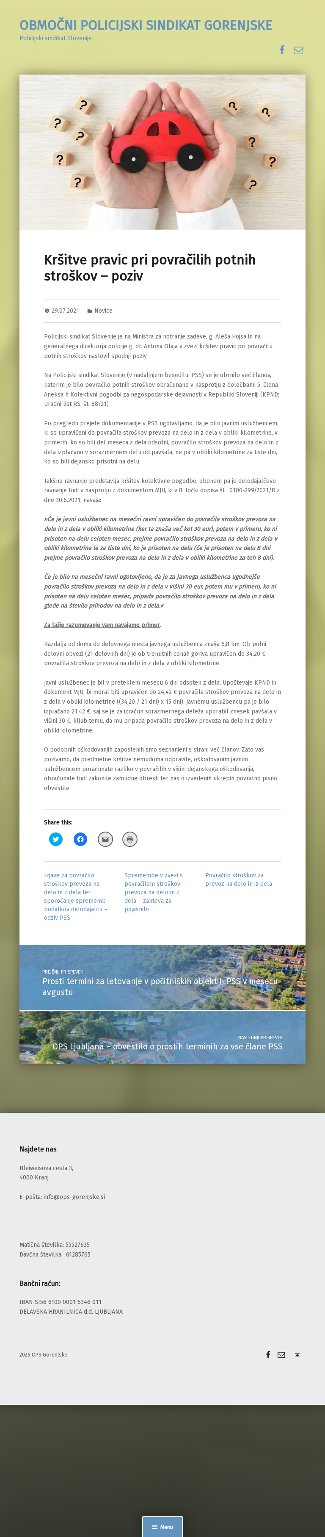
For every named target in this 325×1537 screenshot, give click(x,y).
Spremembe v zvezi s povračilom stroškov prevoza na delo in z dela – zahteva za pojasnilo (153, 892)
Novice (103, 310)
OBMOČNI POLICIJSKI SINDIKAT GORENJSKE (146, 25)
